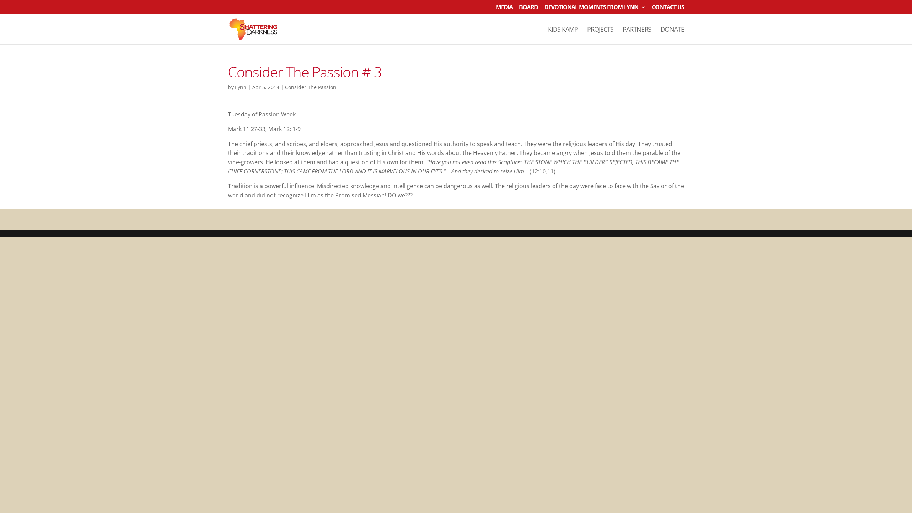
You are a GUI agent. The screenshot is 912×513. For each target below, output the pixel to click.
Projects (600, 30)
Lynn (241, 87)
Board (528, 7)
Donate (672, 30)
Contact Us (668, 7)
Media (504, 7)
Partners (637, 30)
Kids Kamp (563, 30)
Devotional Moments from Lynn (591, 7)
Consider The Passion (310, 87)
